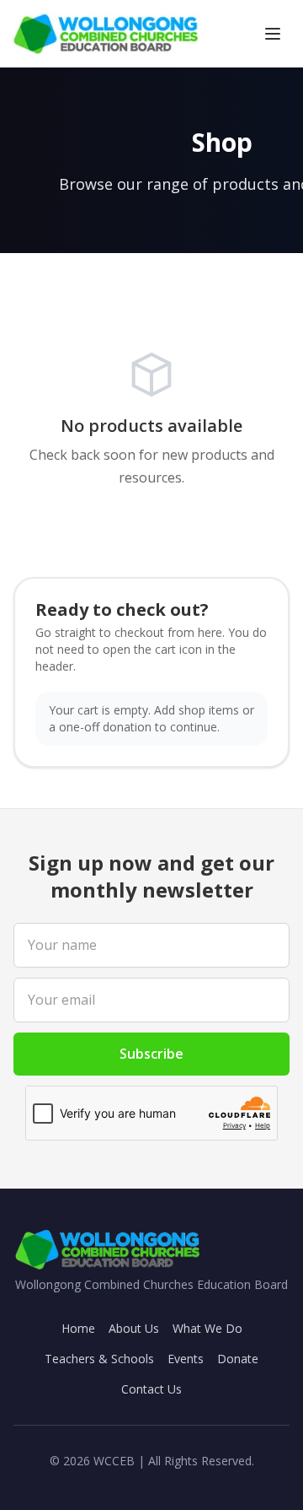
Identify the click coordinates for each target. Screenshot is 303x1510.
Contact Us (151, 1389)
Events (185, 1359)
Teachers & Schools (99, 1359)
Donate (237, 1359)
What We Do (207, 1328)
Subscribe (151, 1053)
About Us (134, 1328)
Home (78, 1328)
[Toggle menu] (273, 34)
